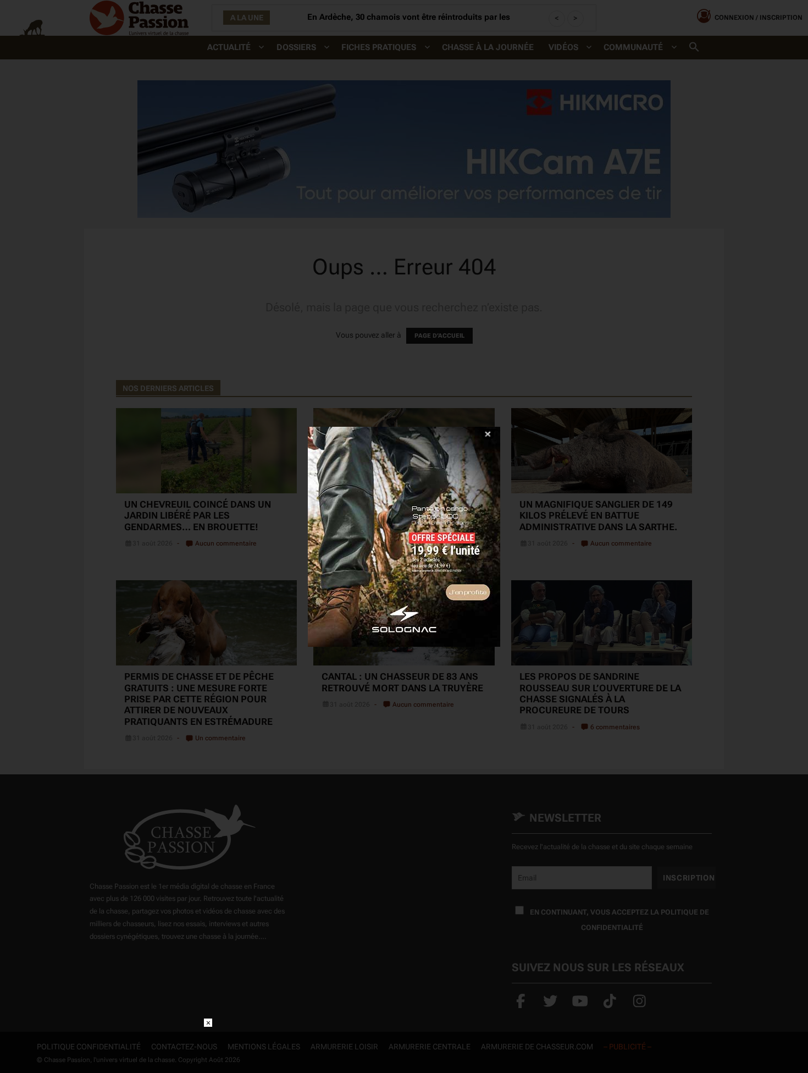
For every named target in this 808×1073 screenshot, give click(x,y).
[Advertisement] (404, 1043)
